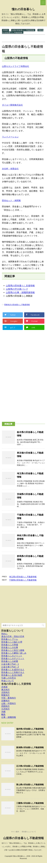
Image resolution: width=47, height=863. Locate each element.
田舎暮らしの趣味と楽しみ (13, 653)
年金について (7, 681)
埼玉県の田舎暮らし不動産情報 (23, 577)
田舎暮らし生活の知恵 (11, 675)
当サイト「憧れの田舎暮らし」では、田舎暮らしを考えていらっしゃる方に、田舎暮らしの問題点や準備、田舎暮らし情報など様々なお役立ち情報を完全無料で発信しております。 (23, 846)
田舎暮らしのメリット (11, 656)
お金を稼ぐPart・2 (10, 667)
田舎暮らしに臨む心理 (11, 642)
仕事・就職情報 (8, 717)
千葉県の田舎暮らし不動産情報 (23, 580)
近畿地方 (5, 701)
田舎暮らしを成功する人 (12, 669)
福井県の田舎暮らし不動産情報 (30, 729)
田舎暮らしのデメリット (12, 658)
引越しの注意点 (8, 678)
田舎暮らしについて (12, 630)
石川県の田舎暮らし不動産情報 (30, 766)
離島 (3, 714)
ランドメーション (10, 137)
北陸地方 (5, 692)
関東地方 (5, 695)
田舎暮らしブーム (9, 639)
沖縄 (3, 712)
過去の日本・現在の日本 (12, 636)
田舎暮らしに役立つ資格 (12, 650)
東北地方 (5, 689)
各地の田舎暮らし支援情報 (16, 683)
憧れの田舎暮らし (23, 9)
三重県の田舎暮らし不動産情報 (30, 803)
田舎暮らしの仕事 (9, 647)
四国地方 (5, 706)
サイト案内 (15, 832)
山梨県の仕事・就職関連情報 (20, 292)
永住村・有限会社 (10, 169)
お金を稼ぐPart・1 (10, 664)
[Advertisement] (23, 38)
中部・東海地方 (8, 698)
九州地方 (5, 709)
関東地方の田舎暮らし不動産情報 (17, 305)
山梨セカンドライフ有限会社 (15, 66)
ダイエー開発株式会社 (12, 105)
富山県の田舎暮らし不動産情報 (30, 784)
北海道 (4, 687)
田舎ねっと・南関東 (11, 200)
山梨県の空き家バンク (17, 289)
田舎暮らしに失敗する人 (12, 672)
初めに (4, 634)
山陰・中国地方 (8, 703)
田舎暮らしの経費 (9, 661)
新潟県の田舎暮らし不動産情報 (30, 747)
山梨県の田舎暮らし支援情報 (20, 285)
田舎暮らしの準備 (9, 645)
